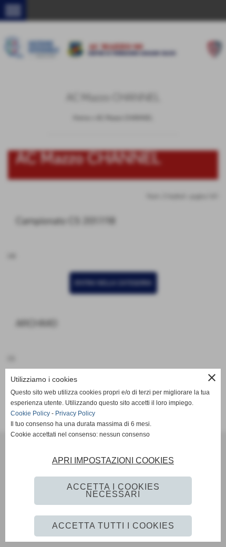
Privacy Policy (75, 413)
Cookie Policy (30, 413)
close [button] (212, 377)
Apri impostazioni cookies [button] (113, 460)
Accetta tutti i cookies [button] (113, 525)
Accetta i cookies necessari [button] (113, 490)
